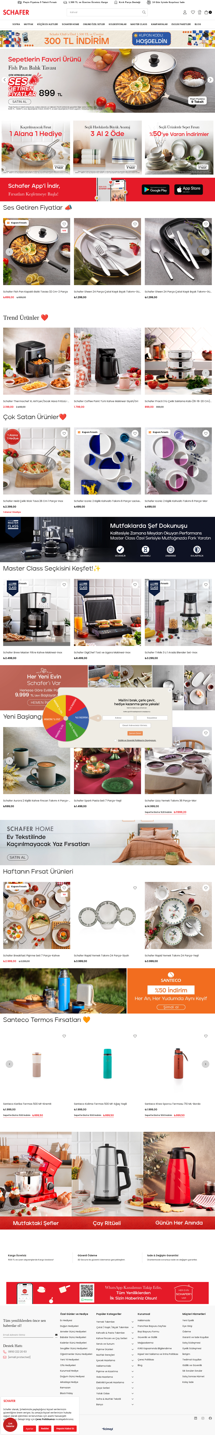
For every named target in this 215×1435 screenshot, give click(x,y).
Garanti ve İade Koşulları (195, 1337)
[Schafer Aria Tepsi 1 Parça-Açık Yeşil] (36, 760)
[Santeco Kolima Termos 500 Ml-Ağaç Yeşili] (178, 1063)
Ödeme (186, 1331)
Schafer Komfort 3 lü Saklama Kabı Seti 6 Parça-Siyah (178, 291)
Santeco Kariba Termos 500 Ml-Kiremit (98, 1103)
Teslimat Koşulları (191, 1359)
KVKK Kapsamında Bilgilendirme (155, 1348)
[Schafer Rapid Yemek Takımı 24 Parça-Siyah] (178, 915)
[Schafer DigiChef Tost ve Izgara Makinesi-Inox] (178, 612)
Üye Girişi (187, 1325)
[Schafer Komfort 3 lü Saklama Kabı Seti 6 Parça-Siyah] (178, 251)
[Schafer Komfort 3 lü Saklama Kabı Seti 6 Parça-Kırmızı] (107, 251)
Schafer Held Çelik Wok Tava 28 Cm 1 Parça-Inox (104, 501)
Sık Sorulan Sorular (192, 1370)
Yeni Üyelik (188, 1320)
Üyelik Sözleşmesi (191, 1348)
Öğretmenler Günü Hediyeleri (76, 1354)
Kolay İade (188, 1382)
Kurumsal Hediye (69, 1370)
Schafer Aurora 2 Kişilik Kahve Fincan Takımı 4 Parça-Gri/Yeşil (107, 800)
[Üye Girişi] (185, 12)
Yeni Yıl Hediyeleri (69, 1359)
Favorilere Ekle (64, 224)
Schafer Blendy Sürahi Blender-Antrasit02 (29, 291)
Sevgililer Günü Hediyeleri (73, 1348)
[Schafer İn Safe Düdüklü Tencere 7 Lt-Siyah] (36, 612)
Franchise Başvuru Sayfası (152, 1325)
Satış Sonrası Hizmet (193, 1376)
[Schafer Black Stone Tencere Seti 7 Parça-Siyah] (36, 361)
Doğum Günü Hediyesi (72, 1376)
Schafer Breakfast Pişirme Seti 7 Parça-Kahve (102, 955)
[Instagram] (202, 1418)
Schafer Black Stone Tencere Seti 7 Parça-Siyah (32, 401)
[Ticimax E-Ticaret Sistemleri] (107, 1429)
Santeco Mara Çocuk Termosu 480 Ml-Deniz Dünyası (35, 1103)
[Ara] (144, 12)
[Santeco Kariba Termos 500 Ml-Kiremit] (107, 1063)
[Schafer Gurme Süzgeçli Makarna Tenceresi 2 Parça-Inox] (178, 361)
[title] (36, 147)
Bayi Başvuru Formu (148, 1331)
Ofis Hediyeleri (68, 1365)
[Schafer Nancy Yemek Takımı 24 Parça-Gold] (36, 915)
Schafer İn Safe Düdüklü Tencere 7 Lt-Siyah (29, 652)
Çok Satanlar (10, 1425)
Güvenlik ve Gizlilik (147, 1337)
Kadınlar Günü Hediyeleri (73, 1342)
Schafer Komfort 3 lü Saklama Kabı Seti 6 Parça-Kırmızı (107, 291)
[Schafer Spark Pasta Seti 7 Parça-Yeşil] (178, 760)
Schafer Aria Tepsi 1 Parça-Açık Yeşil (25, 800)
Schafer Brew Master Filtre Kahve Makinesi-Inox (103, 401)
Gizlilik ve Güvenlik (192, 1365)
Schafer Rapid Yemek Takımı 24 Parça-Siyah (172, 955)
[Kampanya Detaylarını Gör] (107, 38)
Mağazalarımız (145, 1342)
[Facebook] (210, 1418)
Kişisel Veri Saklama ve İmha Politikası (158, 1354)
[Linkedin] (195, 1418)
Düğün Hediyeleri (69, 1325)
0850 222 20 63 (17, 1351)
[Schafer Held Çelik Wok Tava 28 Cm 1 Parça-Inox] (107, 460)
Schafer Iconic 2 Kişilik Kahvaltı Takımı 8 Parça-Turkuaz (36, 501)
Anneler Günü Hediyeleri (73, 1331)
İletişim (186, 1354)
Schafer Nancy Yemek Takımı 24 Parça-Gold (30, 955)
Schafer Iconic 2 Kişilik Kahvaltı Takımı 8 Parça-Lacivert (178, 501)
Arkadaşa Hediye (69, 1382)
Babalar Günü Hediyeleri (73, 1337)
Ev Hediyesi (66, 1320)
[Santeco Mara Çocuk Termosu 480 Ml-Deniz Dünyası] (36, 1063)
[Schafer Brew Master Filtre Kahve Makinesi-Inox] (107, 361)
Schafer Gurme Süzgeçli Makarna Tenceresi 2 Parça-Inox (178, 401)
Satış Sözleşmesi (191, 1342)
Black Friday (66, 1393)
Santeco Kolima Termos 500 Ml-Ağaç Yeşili (171, 1103)
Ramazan (65, 1387)
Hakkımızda (144, 1320)
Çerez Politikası (146, 1359)
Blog (140, 1365)
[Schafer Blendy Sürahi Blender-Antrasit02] (36, 251)
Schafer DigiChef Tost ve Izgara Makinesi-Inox (173, 652)
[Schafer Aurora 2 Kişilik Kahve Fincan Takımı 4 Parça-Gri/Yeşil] (107, 760)
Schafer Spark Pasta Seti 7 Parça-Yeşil (168, 800)
